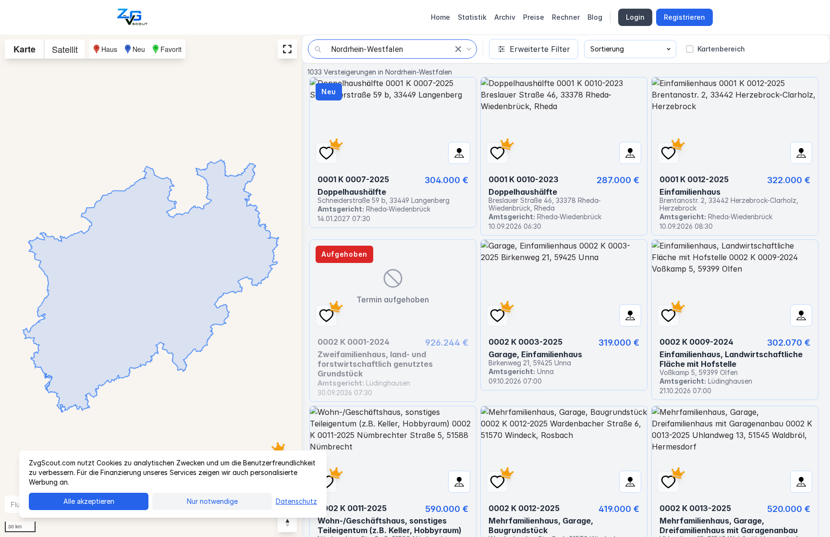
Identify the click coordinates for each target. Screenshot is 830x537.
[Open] (469, 49)
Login (635, 17)
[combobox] (392, 49)
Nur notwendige (212, 501)
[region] (151, 286)
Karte (24, 49)
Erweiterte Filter (540, 49)
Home (440, 17)
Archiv (504, 17)
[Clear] (458, 49)
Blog (594, 17)
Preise (533, 17)
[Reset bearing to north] (287, 522)
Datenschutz (296, 501)
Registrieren (684, 17)
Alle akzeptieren (88, 501)
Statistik (472, 17)
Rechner (566, 17)
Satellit (65, 49)
